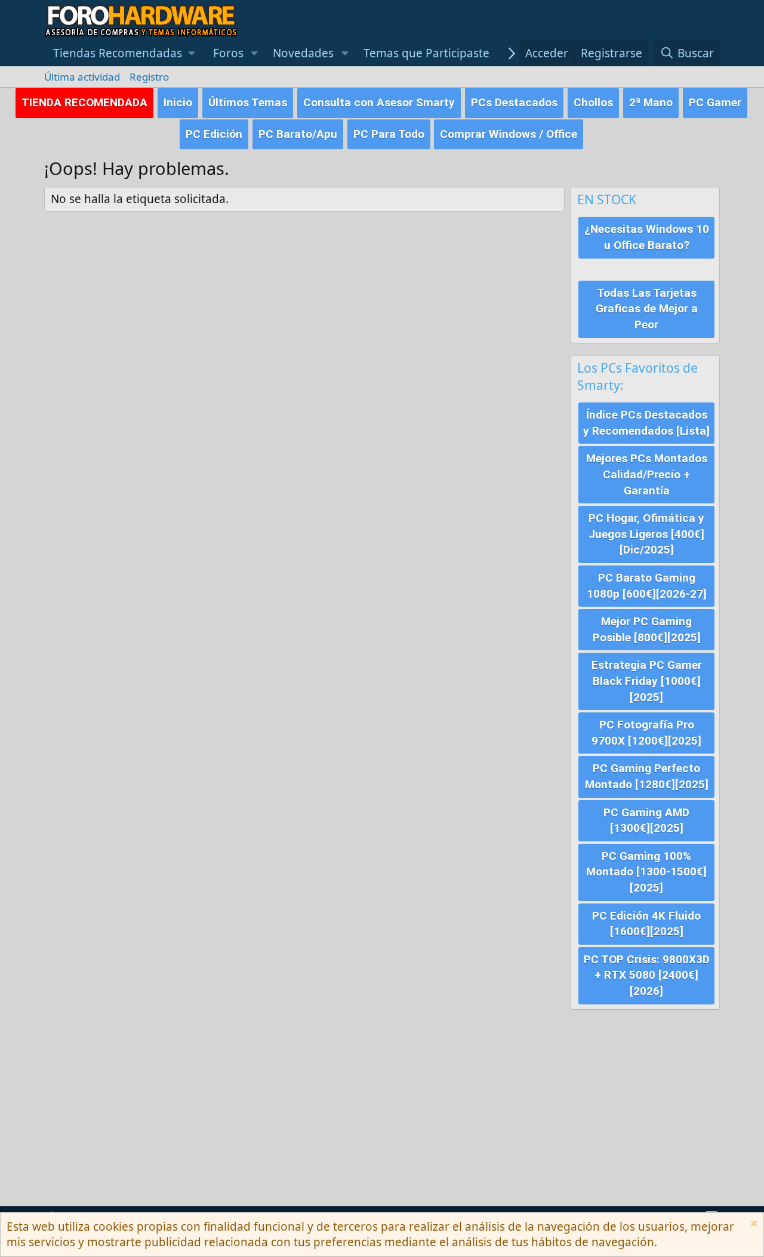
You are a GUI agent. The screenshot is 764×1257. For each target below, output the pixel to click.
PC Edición (214, 134)
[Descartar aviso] (752, 1225)
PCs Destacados (514, 102)
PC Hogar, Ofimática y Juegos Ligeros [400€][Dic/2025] (646, 534)
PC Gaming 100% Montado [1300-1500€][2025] (646, 872)
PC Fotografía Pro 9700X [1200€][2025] (646, 733)
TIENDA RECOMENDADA (84, 102)
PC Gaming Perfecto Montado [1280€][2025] (646, 776)
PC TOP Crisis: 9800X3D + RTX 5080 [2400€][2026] (647, 975)
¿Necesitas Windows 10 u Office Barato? (646, 237)
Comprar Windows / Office (508, 134)
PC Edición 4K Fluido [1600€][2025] (646, 924)
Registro (149, 77)
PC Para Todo (388, 134)
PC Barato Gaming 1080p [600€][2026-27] (647, 586)
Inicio (178, 102)
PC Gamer (715, 102)
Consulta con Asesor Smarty (379, 102)
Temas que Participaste (426, 53)
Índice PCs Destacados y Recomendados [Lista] (646, 423)
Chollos (593, 102)
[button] (124, 53)
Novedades (303, 53)
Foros (228, 53)
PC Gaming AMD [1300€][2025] (646, 820)
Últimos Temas (247, 102)
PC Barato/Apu (297, 134)
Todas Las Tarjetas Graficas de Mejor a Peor (647, 308)
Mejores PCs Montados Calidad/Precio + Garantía (646, 474)
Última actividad (82, 77)
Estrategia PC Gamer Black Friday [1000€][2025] (647, 680)
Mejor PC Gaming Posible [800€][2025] (647, 629)
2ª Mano (651, 102)
